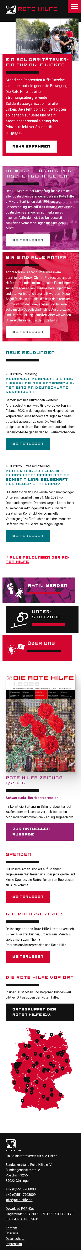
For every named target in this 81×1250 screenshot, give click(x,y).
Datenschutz (15, 1239)
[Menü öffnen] (74, 6)
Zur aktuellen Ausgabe (31, 831)
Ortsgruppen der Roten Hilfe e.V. (34, 1012)
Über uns (12, 1233)
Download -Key (20, 1209)
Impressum (14, 1244)
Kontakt (11, 1228)
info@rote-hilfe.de (19, 1200)
